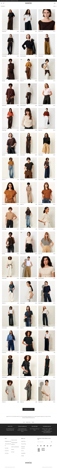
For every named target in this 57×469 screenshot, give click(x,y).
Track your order (14, 440)
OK (51, 441)
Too (4, 179)
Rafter (22, 130)
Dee (40, 377)
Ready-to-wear (28, 422)
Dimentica (41, 80)
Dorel (4, 31)
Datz (3, 80)
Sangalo (23, 278)
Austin (40, 154)
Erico (40, 130)
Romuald (22, 253)
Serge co (40, 229)
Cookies (22, 455)
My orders (6, 448)
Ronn (3, 154)
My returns (7, 450)
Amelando (23, 377)
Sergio (40, 105)
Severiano (23, 56)
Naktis (4, 56)
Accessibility (23, 453)
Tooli (40, 253)
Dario (4, 352)
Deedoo (22, 154)
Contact (12, 449)
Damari (40, 31)
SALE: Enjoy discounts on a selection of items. (9, 0)
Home (24, 422)
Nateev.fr (50, 467)
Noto (3, 253)
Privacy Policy (23, 443)
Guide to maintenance (15, 446)
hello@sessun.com (8, 441)
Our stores (6, 453)
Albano (22, 179)
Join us (22, 450)
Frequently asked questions (14, 443)
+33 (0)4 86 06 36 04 (8, 444)
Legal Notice (23, 441)
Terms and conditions (23, 447)
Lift (22, 80)
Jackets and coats (28, 409)
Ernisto (22, 303)
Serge (22, 31)
